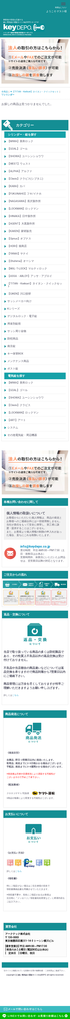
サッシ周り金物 (16, 331)
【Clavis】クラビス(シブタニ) (25, 178)
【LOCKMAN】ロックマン (23, 208)
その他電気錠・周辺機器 (22, 435)
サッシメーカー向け (19, 301)
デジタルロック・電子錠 (22, 316)
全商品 (4, 92)
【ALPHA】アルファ (19, 171)
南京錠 (11, 346)
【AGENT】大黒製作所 (21, 223)
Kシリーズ (13, 308)
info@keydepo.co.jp (35, 546)
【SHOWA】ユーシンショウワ (25, 156)
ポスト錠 (12, 368)
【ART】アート (16, 420)
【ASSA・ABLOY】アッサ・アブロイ (29, 276)
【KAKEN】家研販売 (19, 231)
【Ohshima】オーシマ (20, 261)
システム (12, 427)
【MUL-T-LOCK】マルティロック (27, 268)
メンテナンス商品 (18, 361)
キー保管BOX (15, 353)
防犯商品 (12, 338)
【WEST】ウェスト (19, 163)
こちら (15, 695)
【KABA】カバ (16, 186)
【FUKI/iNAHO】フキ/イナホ (24, 193)
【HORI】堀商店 (17, 246)
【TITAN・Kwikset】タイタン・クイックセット (34, 285)
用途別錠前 (14, 323)
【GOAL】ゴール (17, 148)
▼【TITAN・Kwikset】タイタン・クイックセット (34, 92)
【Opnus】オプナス (19, 238)
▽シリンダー (7, 95)
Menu (63, 2)
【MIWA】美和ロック (20, 141)
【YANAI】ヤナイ (17, 253)
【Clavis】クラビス (19, 405)
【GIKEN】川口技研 (19, 293)
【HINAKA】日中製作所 (21, 216)
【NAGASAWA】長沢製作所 (24, 201)
